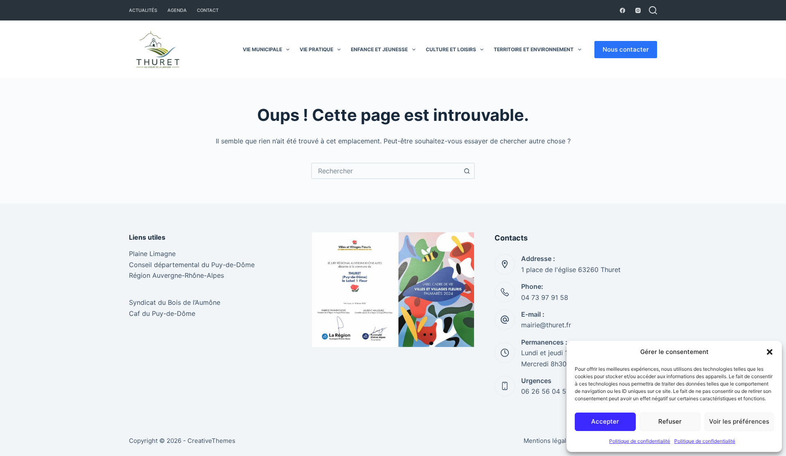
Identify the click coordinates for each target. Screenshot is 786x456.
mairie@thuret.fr (546, 325)
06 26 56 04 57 (545, 391)
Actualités (143, 10)
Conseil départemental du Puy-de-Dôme (192, 265)
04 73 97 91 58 (544, 297)
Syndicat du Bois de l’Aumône (174, 302)
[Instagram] (638, 10)
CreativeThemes (211, 441)
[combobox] (385, 171)
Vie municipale (262, 49)
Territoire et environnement (534, 49)
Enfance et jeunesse (379, 49)
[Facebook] (622, 10)
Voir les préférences (739, 421)
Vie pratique (316, 49)
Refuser (670, 421)
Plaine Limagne (152, 254)
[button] (770, 352)
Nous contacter (626, 49)
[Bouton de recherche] (466, 170)
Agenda (177, 10)
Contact (208, 10)
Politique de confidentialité (639, 441)
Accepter (605, 421)
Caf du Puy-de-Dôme (162, 313)
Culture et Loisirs (451, 49)
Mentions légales (548, 441)
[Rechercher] (653, 10)
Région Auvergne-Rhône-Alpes (176, 275)
